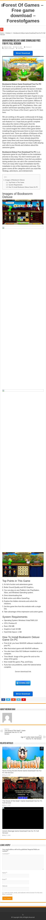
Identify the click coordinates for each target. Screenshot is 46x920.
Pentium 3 (9, 33)
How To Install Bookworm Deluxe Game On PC (23, 187)
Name (4, 873)
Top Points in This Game (16, 182)
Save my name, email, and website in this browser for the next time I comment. (22, 893)
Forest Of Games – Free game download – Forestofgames (23, 12)
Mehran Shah (7, 47)
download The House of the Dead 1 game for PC (20, 110)
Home (2, 33)
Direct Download (23, 53)
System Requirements (15, 185)
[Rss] (23, 914)
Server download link (23, 671)
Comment (5, 854)
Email (4, 879)
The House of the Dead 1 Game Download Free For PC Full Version (14, 731)
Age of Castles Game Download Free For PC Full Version (31, 737)
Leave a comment (9, 48)
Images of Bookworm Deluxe (15, 180)
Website (4, 886)
